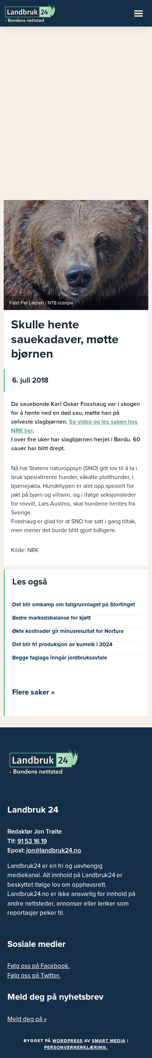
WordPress (67, 1040)
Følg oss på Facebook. (38, 966)
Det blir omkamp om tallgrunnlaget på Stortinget (73, 604)
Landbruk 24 (40, 12)
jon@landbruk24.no (53, 850)
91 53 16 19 (32, 841)
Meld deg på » (26, 1019)
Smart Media (108, 1040)
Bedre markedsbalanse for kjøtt (51, 617)
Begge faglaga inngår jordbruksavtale (59, 657)
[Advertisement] (76, 117)
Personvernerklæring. (76, 1047)
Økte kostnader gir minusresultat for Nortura (68, 631)
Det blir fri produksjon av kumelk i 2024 (62, 644)
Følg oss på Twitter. (34, 975)
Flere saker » (33, 692)
